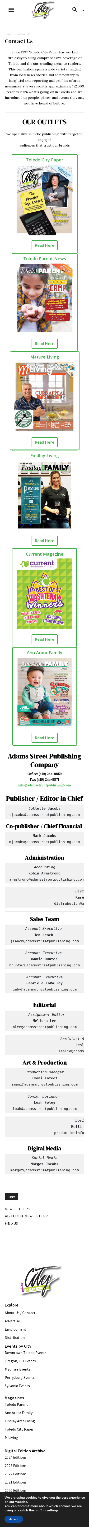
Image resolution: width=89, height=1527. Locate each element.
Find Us (11, 1223)
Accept (13, 1519)
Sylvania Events (17, 1385)
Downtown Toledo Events (26, 1352)
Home (8, 34)
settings (53, 1510)
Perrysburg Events (20, 1377)
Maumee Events (17, 1369)
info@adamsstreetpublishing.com (44, 785)
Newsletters (17, 1209)
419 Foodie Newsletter (26, 1216)
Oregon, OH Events (20, 1360)
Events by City (18, 1346)
